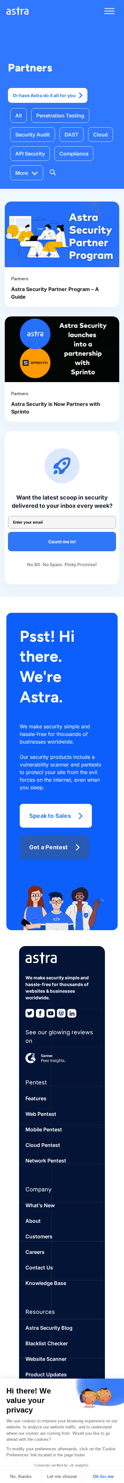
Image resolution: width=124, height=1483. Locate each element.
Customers (38, 1236)
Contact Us (39, 1267)
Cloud (100, 134)
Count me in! (62, 541)
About (33, 1221)
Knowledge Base (45, 1283)
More (21, 173)
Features (35, 1098)
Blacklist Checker (46, 1343)
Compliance (73, 153)
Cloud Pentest (42, 1145)
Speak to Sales (50, 815)
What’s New (40, 1205)
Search (52, 172)
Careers (35, 1252)
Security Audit (32, 134)
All (18, 115)
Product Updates (46, 1374)
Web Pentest (40, 1114)
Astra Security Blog (48, 1328)
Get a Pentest (48, 847)
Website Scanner (45, 1359)
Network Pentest (45, 1160)
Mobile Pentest (43, 1129)
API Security (30, 153)
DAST (72, 134)
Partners (19, 278)
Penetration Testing (60, 115)
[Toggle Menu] (109, 11)
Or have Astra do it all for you (44, 95)
